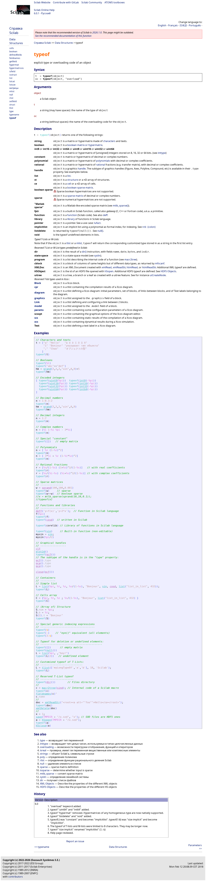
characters (109, 141)
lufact (97, 223)
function (72, 215)
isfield (12, 71)
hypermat (14, 64)
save (39, 716)
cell (69, 183)
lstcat (12, 81)
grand (47, 368)
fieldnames (14, 58)
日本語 (183, 25)
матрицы (14, 88)
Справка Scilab (15, 30)
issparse (44, 770)
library (71, 219)
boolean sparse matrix (80, 187)
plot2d (40, 551)
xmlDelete (42, 708)
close (39, 571)
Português (195, 25)
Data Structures (16, 41)
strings (44, 753)
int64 (83, 389)
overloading (47, 747)
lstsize (12, 84)
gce (38, 566)
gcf (48, 554)
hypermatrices (16, 68)
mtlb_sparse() (120, 205)
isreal (43, 750)
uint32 (54, 386)
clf (38, 548)
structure (72, 179)
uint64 (54, 389)
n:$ (144, 227)
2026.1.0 (97, 32)
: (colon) (150, 227)
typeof (12, 117)
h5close (41, 725)
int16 (83, 383)
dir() (84, 251)
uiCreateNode (158, 275)
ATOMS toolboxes (115, 2)
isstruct (13, 74)
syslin (97, 255)
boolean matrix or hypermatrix (84, 145)
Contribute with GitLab (66, 2)
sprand (46, 487)
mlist (11, 91)
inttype (162, 153)
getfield (13, 61)
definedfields (15, 54)
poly (42, 757)
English (162, 25)
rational (100, 164)
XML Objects (47, 783)
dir (48, 682)
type (11, 111)
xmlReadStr (119, 267)
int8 (83, 380)
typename (14, 114)
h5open (109, 271)
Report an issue (75, 841)
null (11, 94)
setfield (13, 101)
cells (11, 48)
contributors (15, 876)
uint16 (54, 383)
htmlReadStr (149, 267)
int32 (83, 386)
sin (48, 531)
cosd (49, 519)
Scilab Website (42, 2)
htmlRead (132, 267)
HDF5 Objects (168, 271)
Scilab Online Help (44, 10)
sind (60, 687)
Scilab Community (91, 2)
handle (82, 168)
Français (173, 25)
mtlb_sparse (47, 773)
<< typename (41, 847)
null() (100, 230)
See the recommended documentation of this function (63, 35)
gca (38, 563)
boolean (13, 51)
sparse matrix (75, 195)
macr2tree (130, 259)
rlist (11, 98)
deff (105, 215)
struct (12, 104)
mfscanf (159, 263)
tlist (11, 107)
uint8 (53, 380)
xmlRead (107, 267)
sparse (44, 767)
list (10, 78)
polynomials (103, 160)
